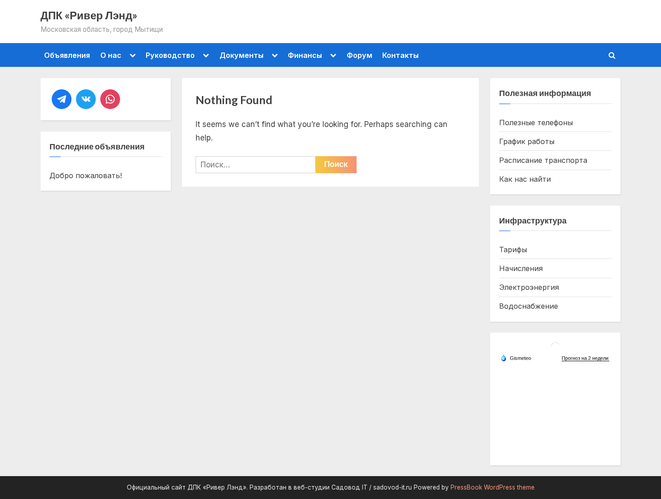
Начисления (521, 268)
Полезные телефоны (536, 122)
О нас (110, 55)
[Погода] (515, 357)
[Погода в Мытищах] (555, 350)
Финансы (305, 55)
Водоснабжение (528, 306)
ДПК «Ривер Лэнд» (88, 15)
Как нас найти (525, 179)
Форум (359, 55)
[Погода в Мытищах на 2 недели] (585, 358)
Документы (241, 55)
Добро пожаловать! (85, 175)
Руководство (170, 55)
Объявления (67, 55)
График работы (526, 141)
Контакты (400, 55)
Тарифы (513, 249)
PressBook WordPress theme (493, 487)
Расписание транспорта (543, 160)
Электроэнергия (529, 287)
